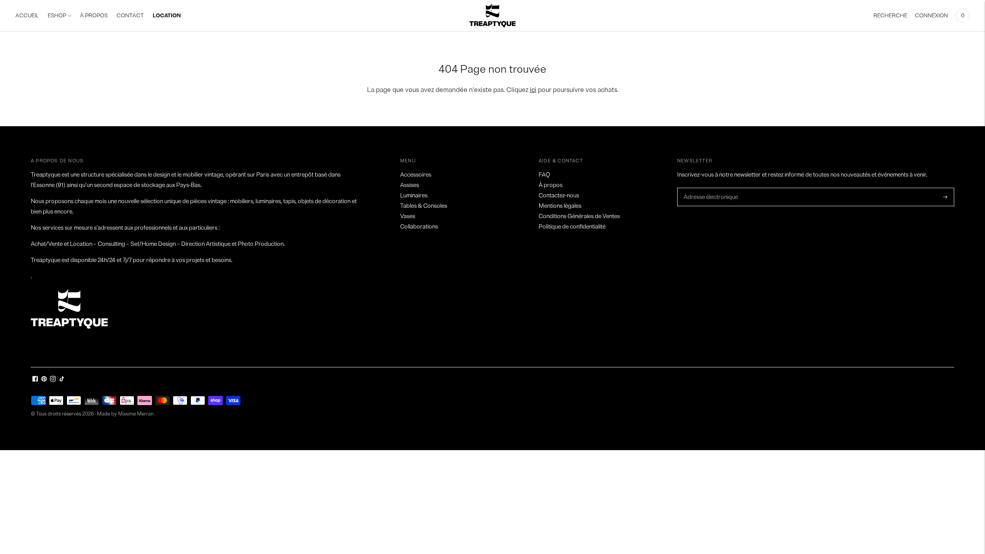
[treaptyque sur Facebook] (35, 380)
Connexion (931, 15)
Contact (130, 15)
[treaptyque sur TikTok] (62, 380)
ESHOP (57, 15)
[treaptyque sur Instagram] (53, 380)
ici (533, 90)
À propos (551, 185)
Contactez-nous (559, 195)
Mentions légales (560, 206)
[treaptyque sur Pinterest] (44, 380)
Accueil (27, 15)
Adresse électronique (709, 188)
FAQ (544, 175)
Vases (407, 216)
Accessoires (415, 175)
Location (167, 15)
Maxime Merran (136, 414)
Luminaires (413, 195)
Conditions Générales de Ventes (579, 216)
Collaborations (419, 226)
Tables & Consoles (423, 206)
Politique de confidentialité (572, 226)
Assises (409, 185)
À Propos (94, 15)
